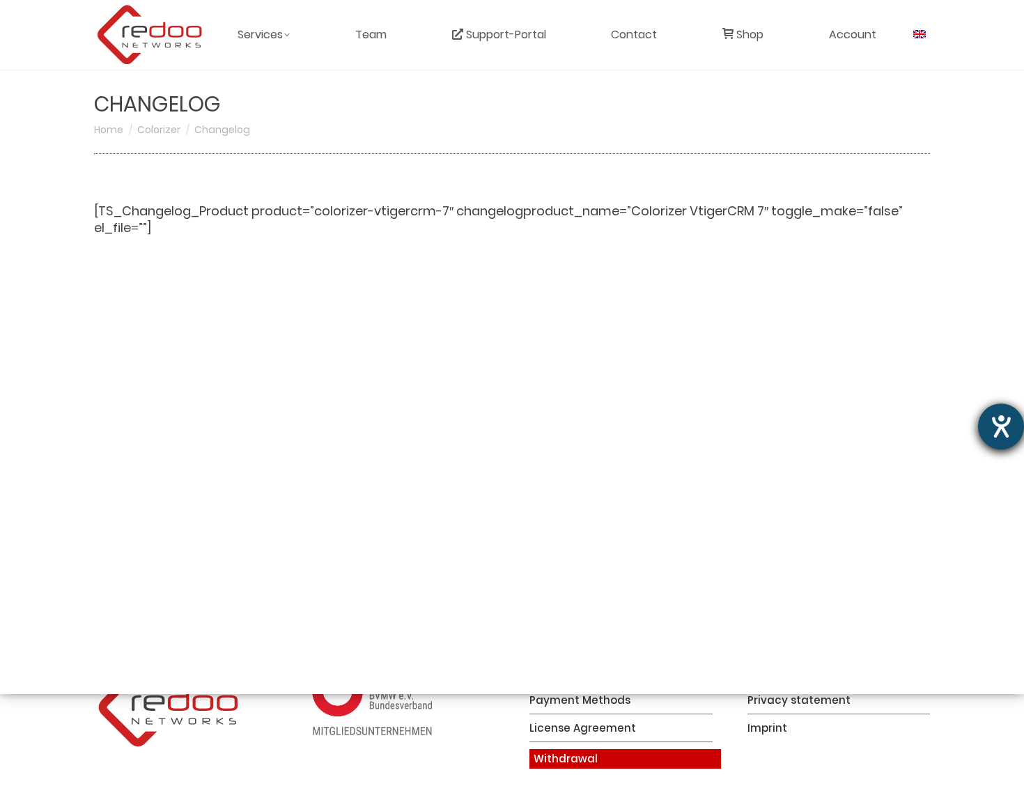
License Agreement (582, 728)
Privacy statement (799, 700)
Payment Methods (579, 700)
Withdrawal (566, 758)
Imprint (767, 728)
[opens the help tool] (1001, 426)
